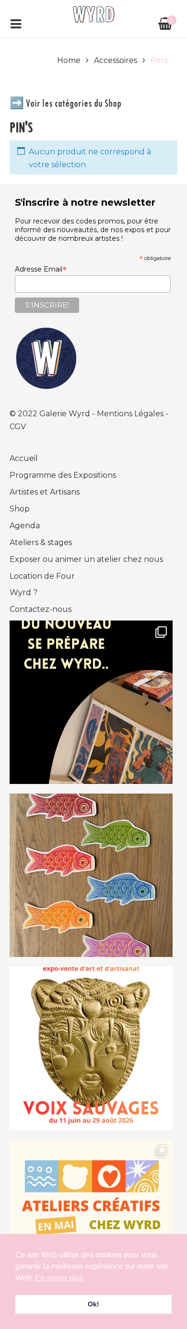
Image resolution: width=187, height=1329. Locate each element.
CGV (18, 426)
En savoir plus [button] (59, 1278)
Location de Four (42, 576)
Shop (20, 508)
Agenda (25, 525)
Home (69, 60)
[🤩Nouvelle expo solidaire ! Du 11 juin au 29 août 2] (91, 1048)
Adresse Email (41, 269)
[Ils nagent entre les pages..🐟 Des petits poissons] (91, 875)
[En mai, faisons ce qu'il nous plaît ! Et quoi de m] (91, 1221)
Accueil (24, 458)
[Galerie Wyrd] (93, 13)
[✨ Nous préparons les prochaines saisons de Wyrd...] (91, 702)
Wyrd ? (23, 592)
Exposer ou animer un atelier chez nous (86, 559)
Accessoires (115, 60)
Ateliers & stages (41, 542)
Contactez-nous (40, 609)
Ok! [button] (93, 1304)
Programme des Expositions (63, 475)
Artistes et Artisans (45, 492)
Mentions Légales (131, 413)
